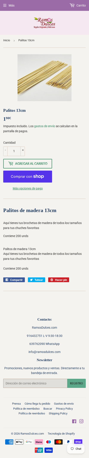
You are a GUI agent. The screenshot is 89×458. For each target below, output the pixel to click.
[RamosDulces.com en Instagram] (81, 422)
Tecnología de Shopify (61, 433)
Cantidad (9, 142)
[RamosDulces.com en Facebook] (74, 422)
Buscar (47, 408)
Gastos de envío (64, 403)
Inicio (6, 40)
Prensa (16, 403)
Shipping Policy (58, 413)
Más (11, 5)
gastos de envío (44, 126)
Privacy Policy (64, 408)
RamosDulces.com (32, 433)
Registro (76, 383)
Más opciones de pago (28, 188)
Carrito (81, 5)
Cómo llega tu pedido (37, 403)
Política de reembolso (26, 408)
